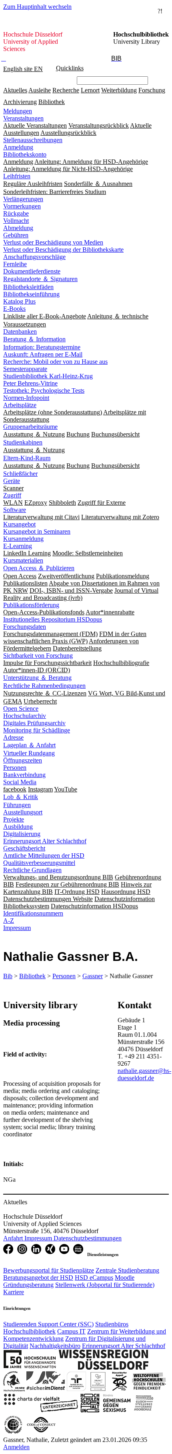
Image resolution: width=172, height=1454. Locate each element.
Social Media (19, 782)
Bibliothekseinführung (31, 294)
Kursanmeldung (23, 538)
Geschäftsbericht (24, 848)
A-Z (8, 920)
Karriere (13, 1292)
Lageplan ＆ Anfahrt (29, 745)
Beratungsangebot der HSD (38, 1277)
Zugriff (12, 495)
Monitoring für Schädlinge (36, 730)
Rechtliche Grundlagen (32, 870)
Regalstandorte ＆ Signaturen (40, 278)
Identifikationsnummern (33, 913)
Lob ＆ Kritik (20, 796)
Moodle (124, 1277)
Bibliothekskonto (24, 154)
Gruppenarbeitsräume (30, 426)
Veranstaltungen (23, 118)
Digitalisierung (21, 833)
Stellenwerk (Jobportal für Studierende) (104, 1284)
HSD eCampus (94, 1277)
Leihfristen (16, 176)
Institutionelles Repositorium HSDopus (52, 619)
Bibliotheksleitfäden (28, 286)
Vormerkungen (22, 206)
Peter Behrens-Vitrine (30, 383)
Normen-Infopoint (26, 397)
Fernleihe (15, 264)
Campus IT (71, 1331)
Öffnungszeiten (22, 760)
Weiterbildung (119, 90)
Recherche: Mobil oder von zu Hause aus (55, 361)
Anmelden (16, 1447)
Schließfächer (20, 473)
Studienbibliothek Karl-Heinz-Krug (48, 376)
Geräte (11, 480)
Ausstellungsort (22, 812)
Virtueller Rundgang (29, 753)
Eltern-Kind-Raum (26, 458)
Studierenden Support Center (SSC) (48, 1324)
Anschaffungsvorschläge (34, 256)
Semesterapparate (25, 368)
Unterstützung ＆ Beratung (37, 677)
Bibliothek (51, 101)
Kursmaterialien (23, 560)
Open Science (20, 708)
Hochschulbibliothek (29, 1331)
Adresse (13, 737)
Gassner (92, 976)
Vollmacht (16, 220)
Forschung (151, 90)
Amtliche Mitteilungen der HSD (43, 855)
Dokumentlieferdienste (31, 271)
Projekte (13, 819)
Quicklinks (70, 68)
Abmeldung (18, 227)
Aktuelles (15, 90)
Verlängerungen (23, 199)
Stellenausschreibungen (32, 140)
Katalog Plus (19, 301)
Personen (14, 767)
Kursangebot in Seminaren (36, 531)
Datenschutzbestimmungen (88, 1238)
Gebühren (15, 235)
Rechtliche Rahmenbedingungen (44, 685)
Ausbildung (18, 826)
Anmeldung (18, 147)
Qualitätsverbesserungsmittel (39, 862)
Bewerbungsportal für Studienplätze (48, 1270)
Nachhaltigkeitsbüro (55, 1345)
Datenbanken (20, 331)
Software (14, 509)
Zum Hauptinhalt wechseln (37, 6)
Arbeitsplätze (19, 405)
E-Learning (17, 545)
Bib (7, 976)
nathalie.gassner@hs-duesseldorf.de (144, 1074)
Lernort (90, 90)
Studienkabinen (22, 442)
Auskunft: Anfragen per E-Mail (42, 354)
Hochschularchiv (24, 715)
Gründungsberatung (28, 1284)
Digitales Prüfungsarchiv (34, 723)
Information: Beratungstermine (41, 347)
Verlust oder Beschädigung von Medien (53, 242)
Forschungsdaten (24, 626)
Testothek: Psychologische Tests (43, 390)
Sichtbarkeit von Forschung (38, 655)
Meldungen (17, 111)
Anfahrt (13, 1238)
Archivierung (20, 101)
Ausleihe (39, 90)
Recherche (65, 90)
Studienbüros (111, 1324)
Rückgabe (16, 213)
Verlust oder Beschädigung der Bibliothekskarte (63, 249)
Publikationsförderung (31, 605)
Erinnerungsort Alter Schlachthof (44, 841)
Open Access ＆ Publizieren (38, 568)
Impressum (17, 927)
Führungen (17, 804)
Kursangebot (19, 524)
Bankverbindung (24, 774)
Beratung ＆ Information (34, 339)
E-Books (14, 308)
